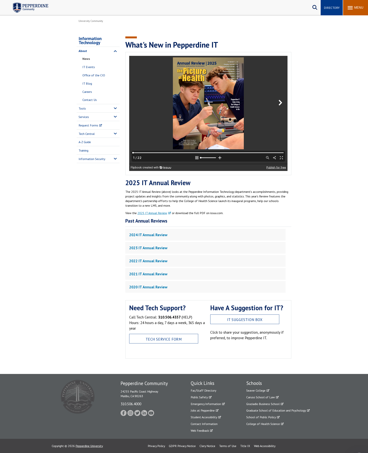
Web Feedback (200, 430)
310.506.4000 (131, 403)
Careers (87, 92)
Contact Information (204, 424)
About (83, 51)
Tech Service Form (164, 339)
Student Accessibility (204, 417)
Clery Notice (207, 446)
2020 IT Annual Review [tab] (148, 287)
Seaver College (255, 390)
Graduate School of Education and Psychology (276, 410)
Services (84, 117)
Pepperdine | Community (28, 3)
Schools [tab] (254, 383)
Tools (82, 108)
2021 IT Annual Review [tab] (148, 273)
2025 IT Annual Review (152, 213)
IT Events (88, 67)
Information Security (92, 159)
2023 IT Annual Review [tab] (148, 247)
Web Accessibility (264, 446)
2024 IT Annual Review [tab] (148, 234)
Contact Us (89, 100)
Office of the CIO (93, 75)
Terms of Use (227, 446)
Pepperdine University (89, 446)
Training (83, 150)
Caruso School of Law (260, 397)
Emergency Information (206, 404)
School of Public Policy (261, 417)
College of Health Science (263, 424)
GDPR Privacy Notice (182, 446)
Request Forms (88, 125)
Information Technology (90, 40)
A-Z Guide (85, 142)
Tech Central (87, 134)
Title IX (245, 446)
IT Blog (87, 83)
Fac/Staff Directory (203, 390)
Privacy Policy (156, 446)
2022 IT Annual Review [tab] (148, 260)
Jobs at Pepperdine (203, 410)
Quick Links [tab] (202, 383)
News (86, 59)
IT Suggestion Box (245, 319)
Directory (332, 8)
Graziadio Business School (263, 404)
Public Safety (199, 397)
